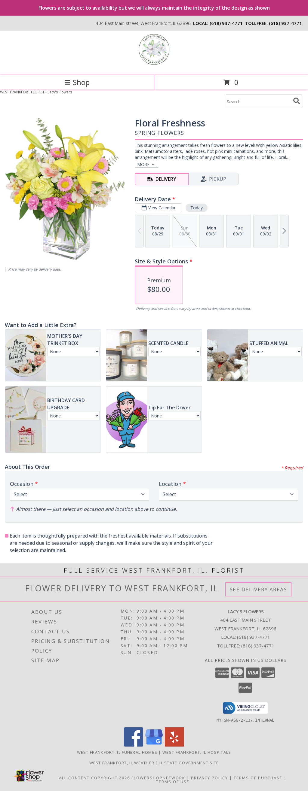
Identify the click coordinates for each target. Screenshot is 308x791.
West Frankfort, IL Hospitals (196, 752)
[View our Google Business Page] (154, 745)
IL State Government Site (189, 762)
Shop (81, 82)
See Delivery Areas (258, 589)
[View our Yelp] (174, 745)
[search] (296, 101)
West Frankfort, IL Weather (122, 762)
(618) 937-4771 (226, 23)
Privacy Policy (209, 777)
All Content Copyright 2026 (94, 777)
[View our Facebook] (133, 745)
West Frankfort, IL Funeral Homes (117, 752)
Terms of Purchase (258, 777)
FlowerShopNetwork (158, 777)
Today (196, 208)
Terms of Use (172, 781)
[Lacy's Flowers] (154, 66)
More (143, 164)
